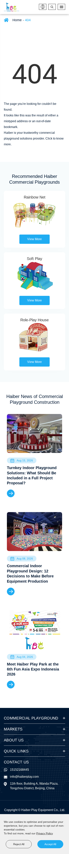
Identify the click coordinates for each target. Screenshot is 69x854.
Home (17, 20)
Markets (13, 729)
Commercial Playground (31, 718)
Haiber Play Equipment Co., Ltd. (43, 810)
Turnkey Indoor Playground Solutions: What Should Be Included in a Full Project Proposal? (32, 475)
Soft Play (34, 259)
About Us (14, 740)
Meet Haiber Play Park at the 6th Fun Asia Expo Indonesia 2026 (33, 669)
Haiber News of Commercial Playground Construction (34, 399)
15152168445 (19, 769)
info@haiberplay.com (24, 776)
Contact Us (16, 762)
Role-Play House (34, 320)
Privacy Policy (44, 833)
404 (28, 20)
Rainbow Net (34, 197)
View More (34, 239)
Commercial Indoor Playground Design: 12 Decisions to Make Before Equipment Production (30, 573)
